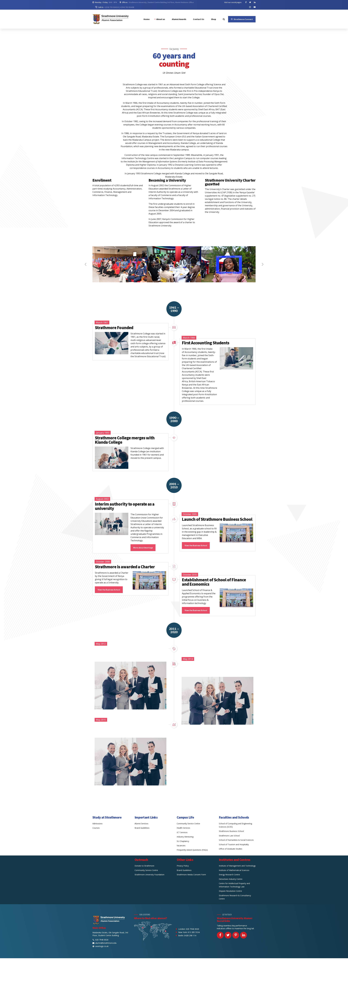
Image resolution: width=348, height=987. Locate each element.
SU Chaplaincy (183, 841)
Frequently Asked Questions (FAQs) (192, 850)
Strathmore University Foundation (149, 874)
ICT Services (182, 832)
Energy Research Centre (229, 874)
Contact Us (198, 19)
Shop (213, 19)
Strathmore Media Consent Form (191, 874)
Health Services (183, 828)
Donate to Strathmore (144, 865)
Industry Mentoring (185, 836)
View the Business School (196, 545)
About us (160, 19)
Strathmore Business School (231, 831)
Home (147, 19)
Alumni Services (141, 823)
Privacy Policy (183, 865)
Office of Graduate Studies (230, 848)
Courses (96, 828)
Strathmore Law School (229, 835)
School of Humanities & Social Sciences (236, 840)
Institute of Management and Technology (237, 865)
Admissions (97, 823)
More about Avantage (143, 547)
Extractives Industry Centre (230, 879)
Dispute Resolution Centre (230, 891)
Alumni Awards (179, 19)
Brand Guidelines (142, 828)
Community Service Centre (188, 823)
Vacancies (181, 845)
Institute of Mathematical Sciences (234, 870)
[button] (86, 264)
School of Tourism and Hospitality (234, 844)
